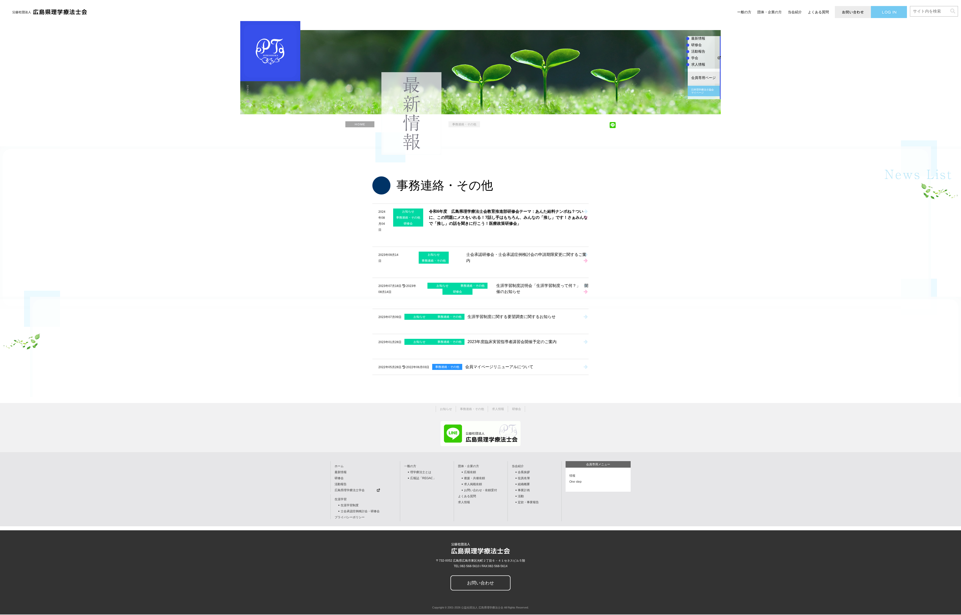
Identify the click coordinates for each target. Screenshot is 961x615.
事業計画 (524, 490)
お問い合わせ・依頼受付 (480, 490)
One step (575, 481)
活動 (521, 496)
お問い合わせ (480, 582)
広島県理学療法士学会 (350, 490)
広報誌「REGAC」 (423, 478)
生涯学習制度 (350, 505)
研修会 (339, 478)
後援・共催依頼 (474, 478)
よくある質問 (467, 496)
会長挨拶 (524, 472)
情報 (572, 475)
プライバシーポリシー (350, 517)
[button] (952, 11)
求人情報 (464, 502)
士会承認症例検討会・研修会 (360, 511)
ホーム (339, 466)
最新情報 (341, 472)
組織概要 (524, 484)
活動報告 (341, 484)
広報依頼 (470, 472)
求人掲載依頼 (473, 484)
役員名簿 (524, 478)
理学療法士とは (420, 472)
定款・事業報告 (528, 502)
